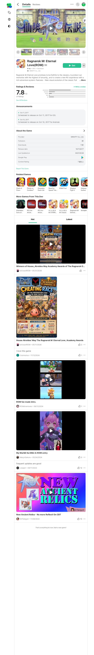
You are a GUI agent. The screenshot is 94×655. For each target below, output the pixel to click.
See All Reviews (21, 100)
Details (26, 4)
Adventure (40, 68)
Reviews (36, 4)
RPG (34, 68)
